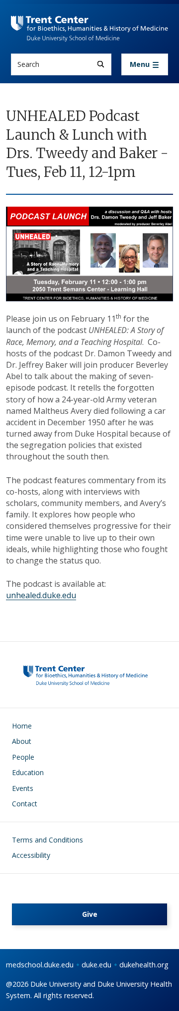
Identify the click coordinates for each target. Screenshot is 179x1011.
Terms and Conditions (47, 839)
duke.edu (96, 964)
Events (22, 788)
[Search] (100, 64)
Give (89, 914)
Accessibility (31, 855)
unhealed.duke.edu (41, 595)
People (23, 757)
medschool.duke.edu (40, 964)
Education (28, 772)
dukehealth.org (144, 964)
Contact (24, 803)
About (21, 741)
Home (22, 725)
